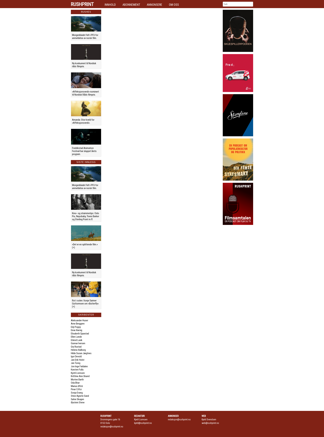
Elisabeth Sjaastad (80, 333)
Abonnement (131, 4)
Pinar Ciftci (76, 389)
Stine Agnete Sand (80, 395)
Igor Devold (76, 356)
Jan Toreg (75, 363)
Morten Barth (77, 379)
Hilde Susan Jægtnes (81, 353)
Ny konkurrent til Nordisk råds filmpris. (84, 65)
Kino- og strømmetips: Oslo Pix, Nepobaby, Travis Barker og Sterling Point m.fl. (85, 216)
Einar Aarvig (76, 330)
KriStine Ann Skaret (80, 376)
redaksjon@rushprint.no (111, 426)
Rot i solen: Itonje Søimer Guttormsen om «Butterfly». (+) (85, 303)
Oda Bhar (75, 382)
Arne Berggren (78, 323)
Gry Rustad (76, 346)
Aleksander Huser (79, 320)
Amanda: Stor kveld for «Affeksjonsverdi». (83, 121)
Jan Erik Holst (77, 359)
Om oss (174, 4)
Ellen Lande (76, 336)
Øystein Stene (78, 402)
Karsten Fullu (77, 369)
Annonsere (154, 4)
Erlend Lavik (76, 340)
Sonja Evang (77, 392)
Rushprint (82, 4)
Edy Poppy (76, 327)
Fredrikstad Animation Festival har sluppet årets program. (84, 151)
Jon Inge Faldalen (79, 366)
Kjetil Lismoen (78, 372)
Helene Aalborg (78, 349)
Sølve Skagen (77, 399)
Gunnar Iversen (78, 343)
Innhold (110, 4)
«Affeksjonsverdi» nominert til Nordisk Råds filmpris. (85, 93)
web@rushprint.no (210, 423)
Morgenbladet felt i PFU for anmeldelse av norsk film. (85, 37)
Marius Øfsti (77, 386)
